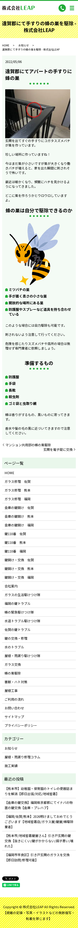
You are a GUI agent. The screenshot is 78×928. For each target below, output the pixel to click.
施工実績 (11, 765)
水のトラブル (14, 647)
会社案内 (11, 586)
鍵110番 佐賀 (15, 533)
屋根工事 (11, 690)
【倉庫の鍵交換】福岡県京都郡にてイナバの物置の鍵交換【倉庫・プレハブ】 (39, 805)
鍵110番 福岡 (15, 551)
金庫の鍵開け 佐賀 (19, 507)
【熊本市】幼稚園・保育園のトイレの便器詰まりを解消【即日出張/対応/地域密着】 (39, 791)
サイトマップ (14, 716)
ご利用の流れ (14, 699)
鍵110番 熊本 (15, 542)
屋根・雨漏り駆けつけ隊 (22, 655)
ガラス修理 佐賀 (18, 481)
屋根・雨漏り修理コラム (22, 757)
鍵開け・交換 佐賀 (19, 560)
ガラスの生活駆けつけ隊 (22, 594)
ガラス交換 (13, 664)
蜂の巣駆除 (13, 673)
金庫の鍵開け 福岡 (19, 525)
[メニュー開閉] (72, 8)
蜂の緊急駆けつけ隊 (19, 612)
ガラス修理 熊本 (18, 490)
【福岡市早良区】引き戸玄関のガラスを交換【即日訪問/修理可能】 (37, 857)
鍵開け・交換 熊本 (19, 568)
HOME (5, 45)
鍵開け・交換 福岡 (19, 577)
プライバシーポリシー (21, 725)
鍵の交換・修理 (16, 638)
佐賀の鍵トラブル (18, 629)
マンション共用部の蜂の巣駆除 (28, 445)
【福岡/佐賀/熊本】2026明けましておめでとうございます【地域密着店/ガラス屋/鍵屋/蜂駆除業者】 (39, 821)
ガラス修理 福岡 (18, 499)
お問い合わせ (14, 708)
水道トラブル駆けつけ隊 (22, 621)
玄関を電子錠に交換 (58, 449)
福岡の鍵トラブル (18, 603)
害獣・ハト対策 (16, 682)
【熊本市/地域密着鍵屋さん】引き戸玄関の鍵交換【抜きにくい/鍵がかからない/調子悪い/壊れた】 (39, 840)
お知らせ (23, 45)
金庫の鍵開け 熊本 (19, 516)
